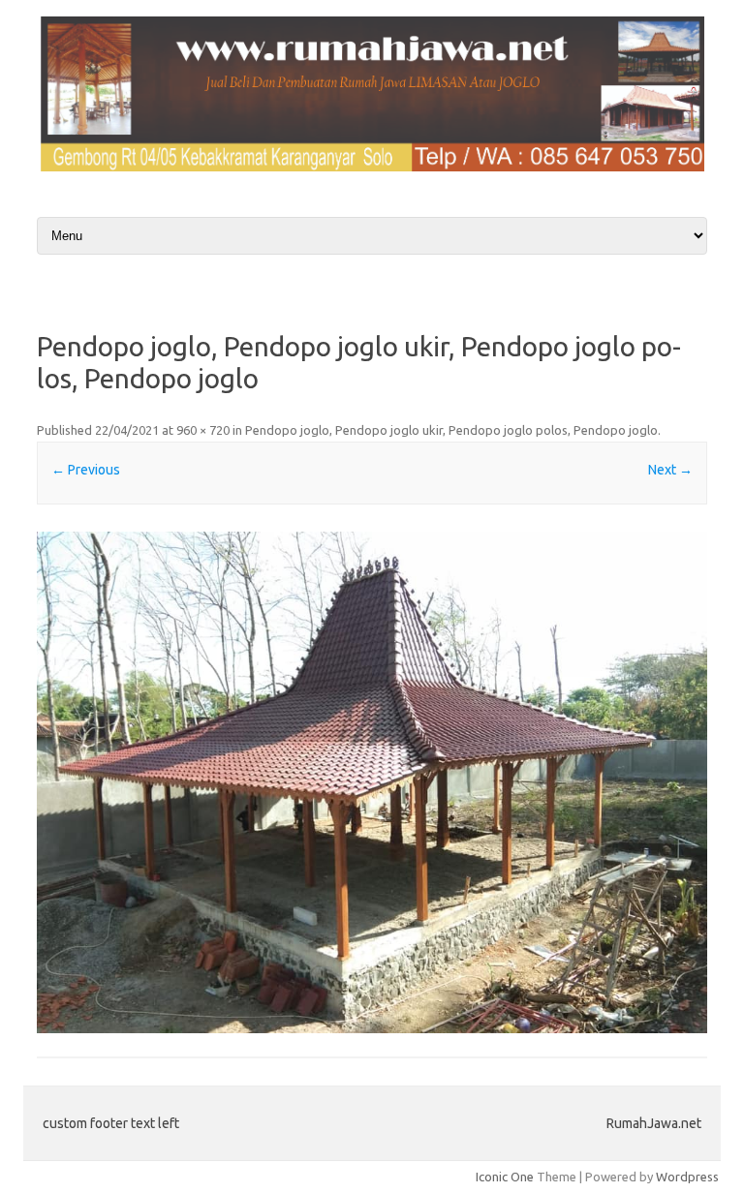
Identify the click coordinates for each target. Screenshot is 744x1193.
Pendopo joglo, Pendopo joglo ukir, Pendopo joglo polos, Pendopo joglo (451, 430)
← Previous (85, 469)
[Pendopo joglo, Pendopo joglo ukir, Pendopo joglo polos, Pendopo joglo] (371, 782)
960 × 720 (203, 430)
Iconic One (505, 1176)
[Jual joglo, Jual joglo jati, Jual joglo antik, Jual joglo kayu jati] (372, 166)
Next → (670, 469)
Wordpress (687, 1176)
